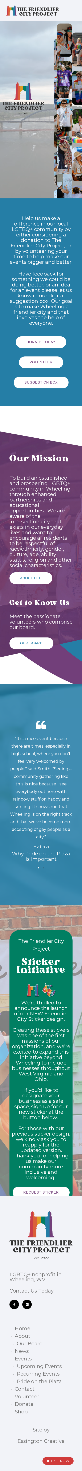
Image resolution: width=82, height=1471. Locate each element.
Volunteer (41, 362)
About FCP (31, 578)
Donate (24, 1404)
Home (22, 1328)
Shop (21, 1412)
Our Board (31, 643)
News (22, 1351)
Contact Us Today (31, 1291)
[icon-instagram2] (28, 1304)
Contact (24, 1389)
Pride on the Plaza (39, 1381)
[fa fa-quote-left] (41, 725)
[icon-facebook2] (15, 1304)
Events (23, 1359)
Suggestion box (41, 382)
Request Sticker (41, 1192)
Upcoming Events (39, 1366)
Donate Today (41, 342)
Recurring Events (38, 1374)
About (22, 1336)
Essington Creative (41, 1441)
